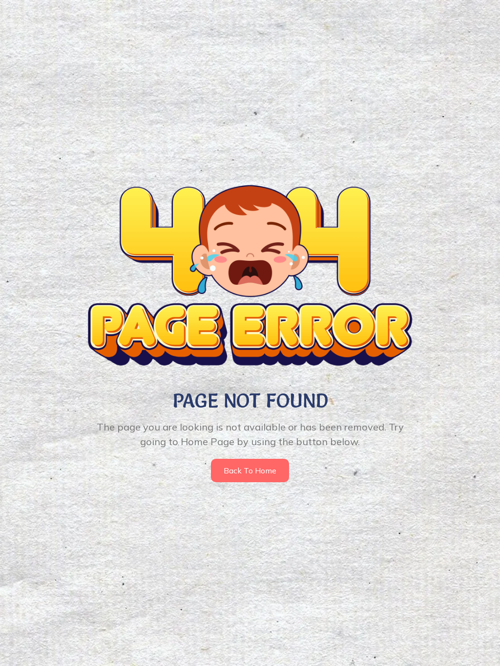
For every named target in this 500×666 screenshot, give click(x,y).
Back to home (250, 470)
